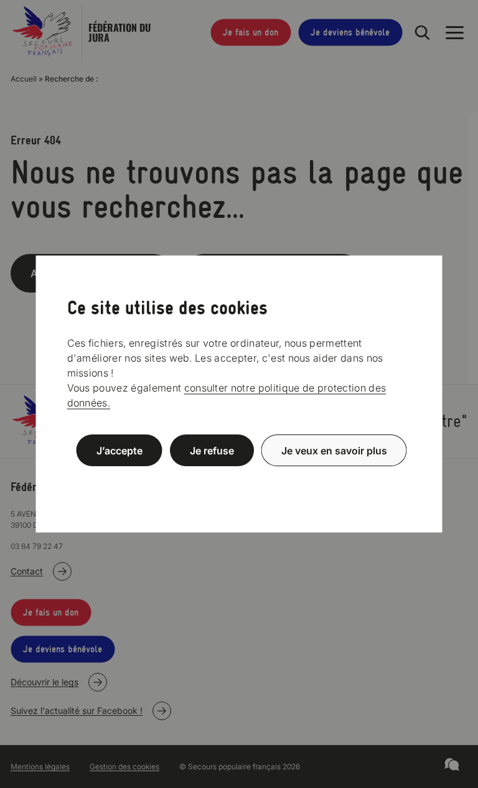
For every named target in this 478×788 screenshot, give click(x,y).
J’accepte (119, 450)
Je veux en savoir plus (334, 450)
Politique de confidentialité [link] (239, 480)
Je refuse (212, 450)
